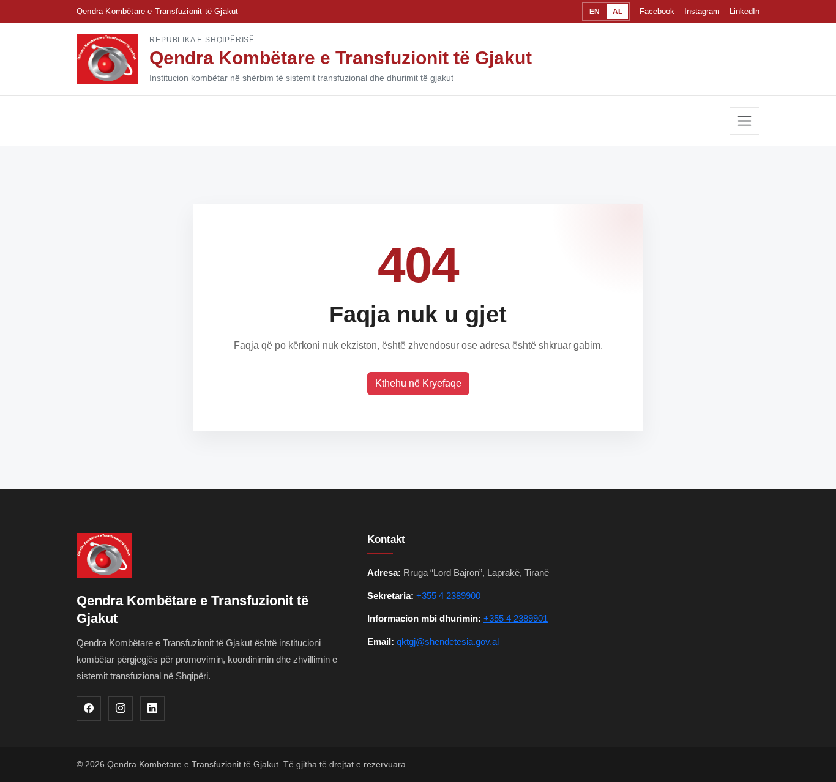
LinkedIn (744, 11)
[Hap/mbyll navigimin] (744, 121)
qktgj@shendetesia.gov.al (448, 641)
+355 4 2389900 (448, 595)
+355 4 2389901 (515, 618)
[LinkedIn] (152, 708)
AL (617, 11)
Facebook (657, 11)
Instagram (702, 11)
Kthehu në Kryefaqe (418, 383)
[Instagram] (120, 708)
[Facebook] (89, 708)
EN (594, 11)
